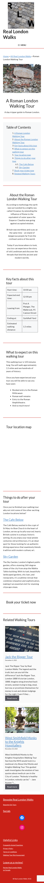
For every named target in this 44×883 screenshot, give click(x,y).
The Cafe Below (26, 164)
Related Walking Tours (24, 173)
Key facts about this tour (25, 145)
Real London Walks (15, 34)
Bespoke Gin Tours (9, 805)
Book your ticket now (24, 170)
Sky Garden (24, 167)
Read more (12, 698)
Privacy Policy (8, 848)
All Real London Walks (20, 56)
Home (6, 56)
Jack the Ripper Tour (19, 657)
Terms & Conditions (10, 852)
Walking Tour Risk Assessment (14, 855)
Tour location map (22, 155)
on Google (6, 870)
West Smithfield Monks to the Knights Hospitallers (21, 741)
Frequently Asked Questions (13, 845)
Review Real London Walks (12, 868)
